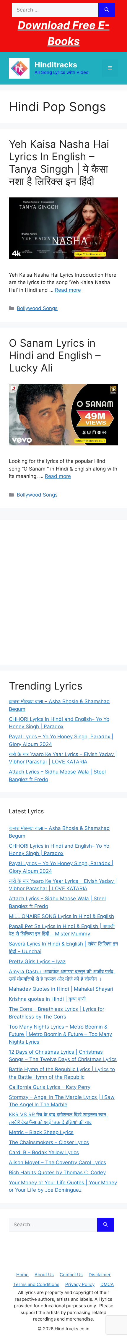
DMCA (107, 1284)
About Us (44, 1274)
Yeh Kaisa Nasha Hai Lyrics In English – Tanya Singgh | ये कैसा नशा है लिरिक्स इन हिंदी (59, 162)
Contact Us (71, 1274)
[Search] (106, 10)
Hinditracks (56, 64)
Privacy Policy (80, 1284)
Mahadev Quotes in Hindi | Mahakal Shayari (61, 989)
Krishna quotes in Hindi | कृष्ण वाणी (47, 999)
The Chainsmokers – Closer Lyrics (49, 1142)
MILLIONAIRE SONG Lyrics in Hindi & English (61, 916)
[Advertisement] (63, 592)
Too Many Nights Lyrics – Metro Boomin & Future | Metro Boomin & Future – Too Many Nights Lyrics (60, 1034)
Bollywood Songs (37, 308)
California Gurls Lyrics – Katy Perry (49, 1087)
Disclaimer (100, 1274)
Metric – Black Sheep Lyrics (41, 1132)
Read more (68, 290)
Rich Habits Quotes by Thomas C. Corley (57, 1172)
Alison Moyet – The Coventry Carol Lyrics (57, 1162)
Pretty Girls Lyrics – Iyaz (37, 961)
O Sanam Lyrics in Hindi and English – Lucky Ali (55, 355)
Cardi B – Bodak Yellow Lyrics (44, 1152)
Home (22, 1274)
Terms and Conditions (36, 1284)
